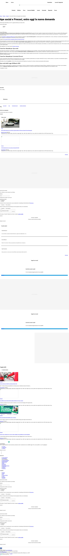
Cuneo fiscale (36, 12)
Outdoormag (4, 466)
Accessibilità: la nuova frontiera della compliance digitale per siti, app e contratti (11, 400)
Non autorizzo (8, 204)
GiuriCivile (4, 468)
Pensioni (13, 10)
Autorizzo (2, 204)
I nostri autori (4, 447)
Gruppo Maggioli (5, 457)
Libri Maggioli (4, 458)
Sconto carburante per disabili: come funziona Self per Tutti (8, 383)
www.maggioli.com (9, 550)
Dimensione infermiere (5, 465)
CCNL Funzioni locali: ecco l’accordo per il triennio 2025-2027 (10, 147)
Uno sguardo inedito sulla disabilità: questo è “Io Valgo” (8, 417)
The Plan (3, 467)
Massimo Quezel (4, 132)
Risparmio (50, 10)
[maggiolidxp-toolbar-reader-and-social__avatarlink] (1, 27)
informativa (31, 492)
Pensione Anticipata (16, 46)
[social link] (1, 99)
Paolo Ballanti (3, 149)
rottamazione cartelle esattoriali (47, 12)
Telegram (2, 275)
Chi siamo (3, 446)
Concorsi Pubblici (31, 10)
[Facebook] (31, 263)
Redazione (4, 26)
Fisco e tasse (4, 464)
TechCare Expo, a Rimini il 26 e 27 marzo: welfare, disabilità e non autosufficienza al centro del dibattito (15, 434)
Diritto (3, 463)
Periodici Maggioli (5, 461)
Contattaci (3, 448)
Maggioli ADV (4, 462)
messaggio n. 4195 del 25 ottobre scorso (8, 36)
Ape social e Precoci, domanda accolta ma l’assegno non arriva (14, 39)
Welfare (19, 10)
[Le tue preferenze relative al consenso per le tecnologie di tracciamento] (5, 554)
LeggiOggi (2, 200)
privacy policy (20, 214)
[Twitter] (34, 263)
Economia (44, 10)
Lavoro (38, 10)
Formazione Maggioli (5, 460)
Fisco (24, 10)
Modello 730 (24, 12)
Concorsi (2, 201)
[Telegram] (38, 263)
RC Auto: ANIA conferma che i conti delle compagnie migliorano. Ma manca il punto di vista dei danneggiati (16, 130)
